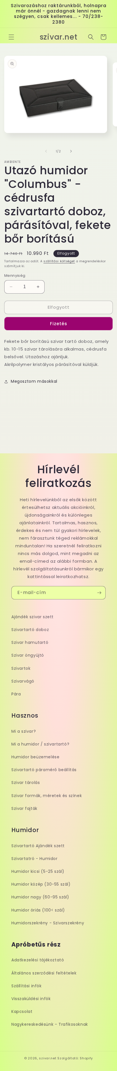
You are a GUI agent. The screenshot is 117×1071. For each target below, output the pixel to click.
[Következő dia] (71, 151)
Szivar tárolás (25, 782)
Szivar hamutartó (30, 642)
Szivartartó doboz (30, 629)
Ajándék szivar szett (32, 617)
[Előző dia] (46, 151)
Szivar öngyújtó (27, 655)
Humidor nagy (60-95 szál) (40, 897)
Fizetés (58, 324)
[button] (11, 37)
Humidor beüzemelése (35, 757)
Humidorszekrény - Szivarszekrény (47, 923)
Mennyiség (15, 275)
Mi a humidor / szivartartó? (40, 744)
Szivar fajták (24, 808)
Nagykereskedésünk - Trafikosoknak (49, 1024)
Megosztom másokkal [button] (34, 381)
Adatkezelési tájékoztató (37, 960)
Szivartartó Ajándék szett (38, 846)
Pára (16, 694)
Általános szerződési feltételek (44, 973)
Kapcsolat (21, 1011)
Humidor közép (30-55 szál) (41, 884)
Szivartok (20, 668)
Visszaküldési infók (31, 999)
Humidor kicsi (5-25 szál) (37, 871)
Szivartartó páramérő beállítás (44, 770)
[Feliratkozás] (99, 592)
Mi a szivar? (23, 731)
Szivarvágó (22, 681)
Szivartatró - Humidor (34, 858)
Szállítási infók (26, 986)
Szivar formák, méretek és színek (46, 795)
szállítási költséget (59, 261)
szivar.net (47, 1058)
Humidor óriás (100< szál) (38, 910)
